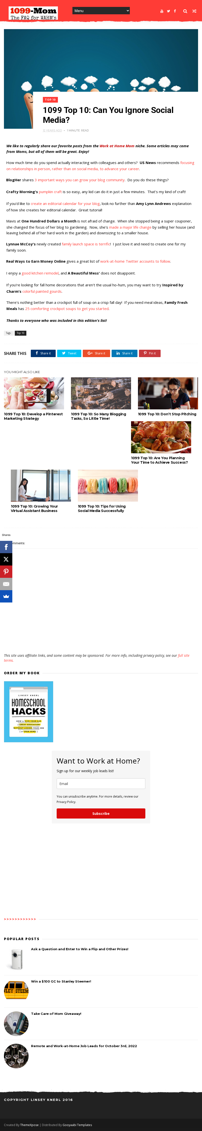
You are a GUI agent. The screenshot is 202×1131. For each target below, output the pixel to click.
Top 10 (50, 99)
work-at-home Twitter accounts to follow (135, 261)
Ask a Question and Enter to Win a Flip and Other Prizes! (79, 949)
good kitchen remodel (40, 273)
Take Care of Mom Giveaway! (56, 1014)
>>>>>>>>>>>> (20, 919)
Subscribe (101, 813)
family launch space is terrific (86, 243)
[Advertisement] (101, 638)
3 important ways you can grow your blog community (80, 179)
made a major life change (130, 227)
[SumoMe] (6, 596)
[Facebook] (175, 11)
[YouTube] (161, 11)
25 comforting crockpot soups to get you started (67, 308)
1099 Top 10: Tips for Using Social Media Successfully (102, 508)
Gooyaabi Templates (77, 1125)
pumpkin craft (50, 191)
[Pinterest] (6, 572)
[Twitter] (168, 11)
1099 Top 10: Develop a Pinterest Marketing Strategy (33, 416)
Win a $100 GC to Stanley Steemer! (61, 981)
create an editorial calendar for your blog (65, 203)
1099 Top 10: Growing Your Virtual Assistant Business (34, 508)
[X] (6, 559)
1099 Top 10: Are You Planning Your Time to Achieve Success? (159, 460)
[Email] (6, 584)
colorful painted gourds (42, 291)
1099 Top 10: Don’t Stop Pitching (167, 414)
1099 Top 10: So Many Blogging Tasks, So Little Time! (98, 416)
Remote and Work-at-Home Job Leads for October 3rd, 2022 (84, 1046)
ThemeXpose (29, 1125)
